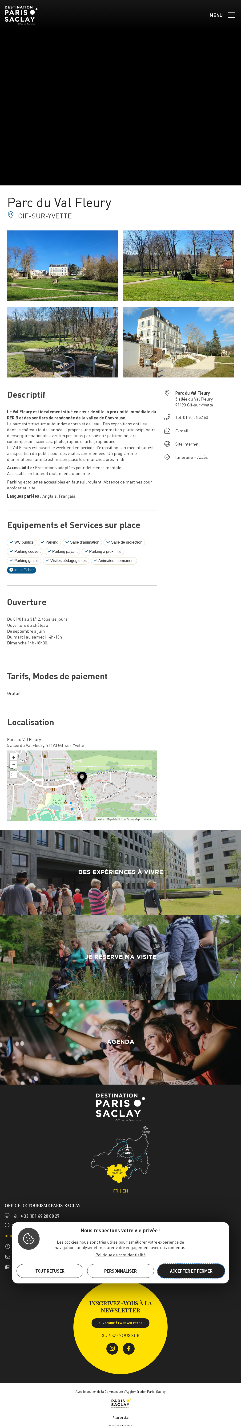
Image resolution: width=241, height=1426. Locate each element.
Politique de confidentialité (121, 1254)
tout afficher (24, 570)
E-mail (181, 430)
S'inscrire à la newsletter (120, 1323)
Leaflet (101, 819)
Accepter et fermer (191, 1271)
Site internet (187, 444)
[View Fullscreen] (13, 774)
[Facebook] (129, 1349)
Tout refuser (49, 1271)
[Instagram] (112, 1349)
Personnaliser (120, 1271)
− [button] (13, 764)
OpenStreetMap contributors (138, 819)
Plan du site (120, 1417)
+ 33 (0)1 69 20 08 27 (40, 1216)
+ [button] (13, 757)
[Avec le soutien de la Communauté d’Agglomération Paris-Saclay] (120, 1404)
